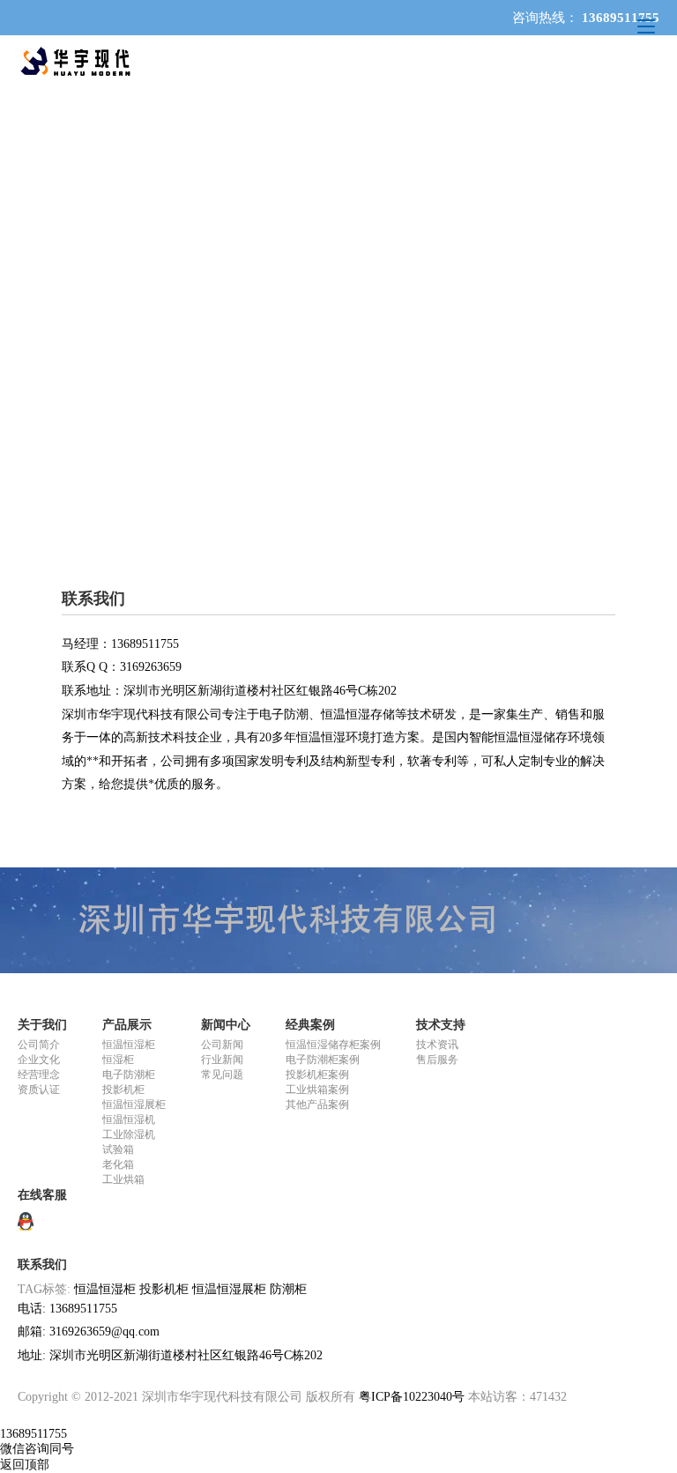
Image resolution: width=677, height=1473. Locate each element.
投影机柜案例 (317, 1074)
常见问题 (222, 1074)
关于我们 (42, 1024)
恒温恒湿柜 (128, 1044)
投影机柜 (123, 1089)
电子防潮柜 (128, 1074)
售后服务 (437, 1059)
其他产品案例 (317, 1104)
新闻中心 (225, 1024)
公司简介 (39, 1044)
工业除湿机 (128, 1134)
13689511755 (33, 1433)
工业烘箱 (123, 1179)
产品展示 (127, 1024)
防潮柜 (288, 1289)
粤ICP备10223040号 (412, 1396)
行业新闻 (222, 1059)
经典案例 (310, 1024)
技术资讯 (437, 1044)
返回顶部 (24, 1464)
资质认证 (39, 1089)
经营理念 (39, 1074)
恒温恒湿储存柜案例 (333, 1044)
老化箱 (118, 1164)
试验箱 (118, 1149)
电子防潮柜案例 (323, 1059)
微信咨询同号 (37, 1448)
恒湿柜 (118, 1059)
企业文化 (39, 1059)
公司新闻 (222, 1044)
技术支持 (440, 1024)
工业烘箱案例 (317, 1089)
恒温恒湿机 (128, 1119)
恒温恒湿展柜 (134, 1104)
